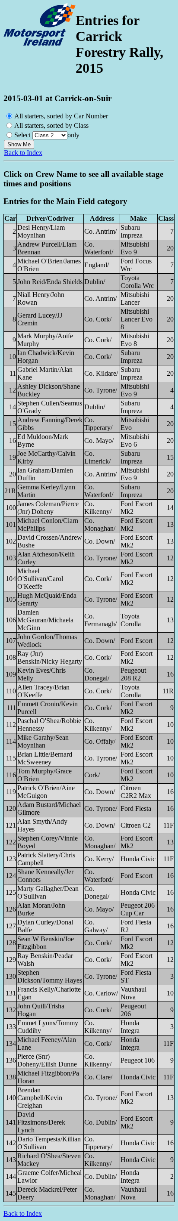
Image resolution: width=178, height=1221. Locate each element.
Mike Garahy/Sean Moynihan (43, 741)
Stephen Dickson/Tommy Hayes (49, 976)
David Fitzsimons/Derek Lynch (41, 1122)
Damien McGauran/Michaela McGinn (45, 620)
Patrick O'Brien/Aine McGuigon (46, 791)
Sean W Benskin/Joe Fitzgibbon (45, 942)
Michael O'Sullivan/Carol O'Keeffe (40, 578)
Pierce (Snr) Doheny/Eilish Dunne (47, 1060)
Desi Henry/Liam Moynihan (41, 231)
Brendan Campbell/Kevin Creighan (39, 1097)
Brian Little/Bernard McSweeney (44, 758)
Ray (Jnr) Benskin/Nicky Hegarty (49, 657)
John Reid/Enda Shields (50, 281)
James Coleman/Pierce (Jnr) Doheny (48, 507)
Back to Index (23, 152)
